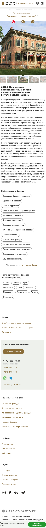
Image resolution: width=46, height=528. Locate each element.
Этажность (8, 297)
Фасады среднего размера (14, 254)
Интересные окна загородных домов (19, 210)
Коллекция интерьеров (12, 408)
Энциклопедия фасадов (12, 417)
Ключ (20, 287)
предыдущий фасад (3, 57)
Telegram (23, 492)
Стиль (6, 282)
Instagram (4, 492)
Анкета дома (7, 444)
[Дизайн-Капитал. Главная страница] (10, 3)
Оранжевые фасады (12, 201)
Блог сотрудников (9, 475)
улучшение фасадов (30, 265)
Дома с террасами (11, 206)
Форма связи (13, 351)
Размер (34, 292)
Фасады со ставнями (12, 215)
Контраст (30, 287)
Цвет (25, 282)
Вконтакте (16, 492)
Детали (16, 282)
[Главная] (10, 10)
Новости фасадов (9, 422)
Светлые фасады (10, 235)
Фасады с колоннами (12, 220)
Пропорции (8, 292)
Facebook (10, 492)
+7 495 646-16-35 (10, 368)
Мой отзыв (6, 453)
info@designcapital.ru (11, 384)
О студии (6, 470)
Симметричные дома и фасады (16, 249)
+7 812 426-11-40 (10, 372)
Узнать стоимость (37, 524)
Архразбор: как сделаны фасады (16, 413)
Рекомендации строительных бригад (18, 327)
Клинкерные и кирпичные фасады (18, 230)
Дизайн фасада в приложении (15, 426)
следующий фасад (42, 57)
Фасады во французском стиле (16, 196)
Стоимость (6, 332)
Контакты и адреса (10, 479)
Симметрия (22, 292)
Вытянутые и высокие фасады (16, 244)
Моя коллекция (8, 448)
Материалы (8, 287)
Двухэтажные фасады (12, 259)
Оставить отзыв (9, 484)
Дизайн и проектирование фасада (16, 323)
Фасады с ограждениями (13, 225)
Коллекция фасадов (27, 3)
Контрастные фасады (12, 239)
